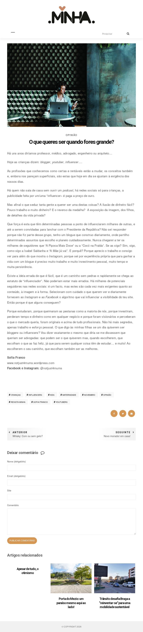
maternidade (69, 394)
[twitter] (122, 413)
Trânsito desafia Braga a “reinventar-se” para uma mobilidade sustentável (114, 603)
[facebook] (114, 413)
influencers (35, 394)
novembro (89, 394)
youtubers (61, 402)
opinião (107, 394)
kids (52, 394)
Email (16, 476)
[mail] (131, 413)
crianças (16, 394)
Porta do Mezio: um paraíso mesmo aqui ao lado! (71, 603)
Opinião (71, 135)
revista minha (18, 402)
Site (9, 490)
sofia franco (40, 402)
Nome (16, 461)
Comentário (13, 505)
